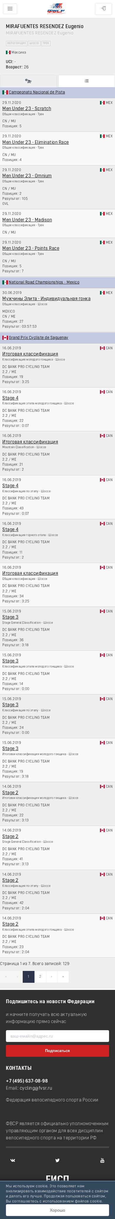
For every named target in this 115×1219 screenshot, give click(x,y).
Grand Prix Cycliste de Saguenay (38, 338)
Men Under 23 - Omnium (27, 176)
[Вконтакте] (12, 1160)
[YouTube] (102, 1160)
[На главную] (56, 9)
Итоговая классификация (30, 354)
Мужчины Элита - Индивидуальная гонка (46, 299)
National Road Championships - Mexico (44, 282)
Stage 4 (10, 398)
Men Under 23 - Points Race (30, 248)
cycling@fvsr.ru (36, 1088)
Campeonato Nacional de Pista (37, 92)
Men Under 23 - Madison (27, 220)
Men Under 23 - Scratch (26, 109)
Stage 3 (10, 617)
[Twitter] (57, 1160)
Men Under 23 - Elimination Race (35, 142)
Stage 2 (10, 793)
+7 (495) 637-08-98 (27, 1081)
